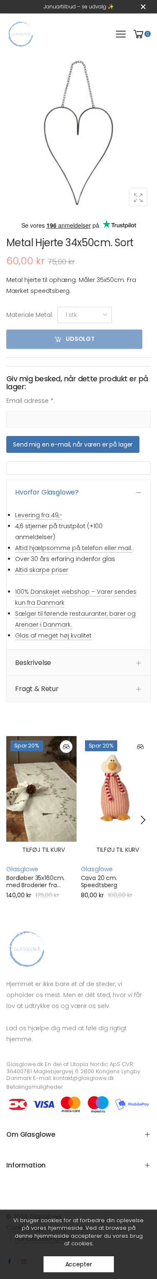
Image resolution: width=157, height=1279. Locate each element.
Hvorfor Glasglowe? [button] (47, 492)
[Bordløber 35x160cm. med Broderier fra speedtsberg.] (41, 789)
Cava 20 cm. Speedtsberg (99, 882)
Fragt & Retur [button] (37, 689)
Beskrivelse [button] (33, 662)
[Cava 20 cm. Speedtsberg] (116, 789)
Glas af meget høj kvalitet (53, 635)
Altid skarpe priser (41, 570)
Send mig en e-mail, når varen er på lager (73, 444)
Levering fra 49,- (38, 515)
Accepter (78, 1264)
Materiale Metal (29, 315)
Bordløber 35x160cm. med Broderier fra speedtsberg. (35, 885)
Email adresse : (30, 401)
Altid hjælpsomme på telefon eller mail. (73, 548)
